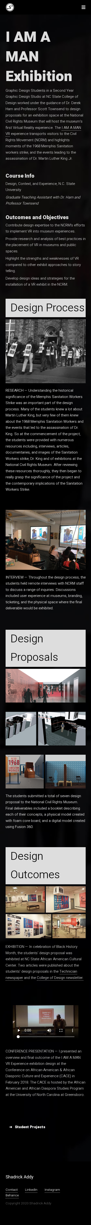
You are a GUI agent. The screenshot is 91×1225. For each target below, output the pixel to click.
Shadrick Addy (19, 1176)
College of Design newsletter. (60, 977)
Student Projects (30, 1127)
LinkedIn (31, 1189)
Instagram (52, 1189)
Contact (12, 1189)
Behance (12, 1195)
